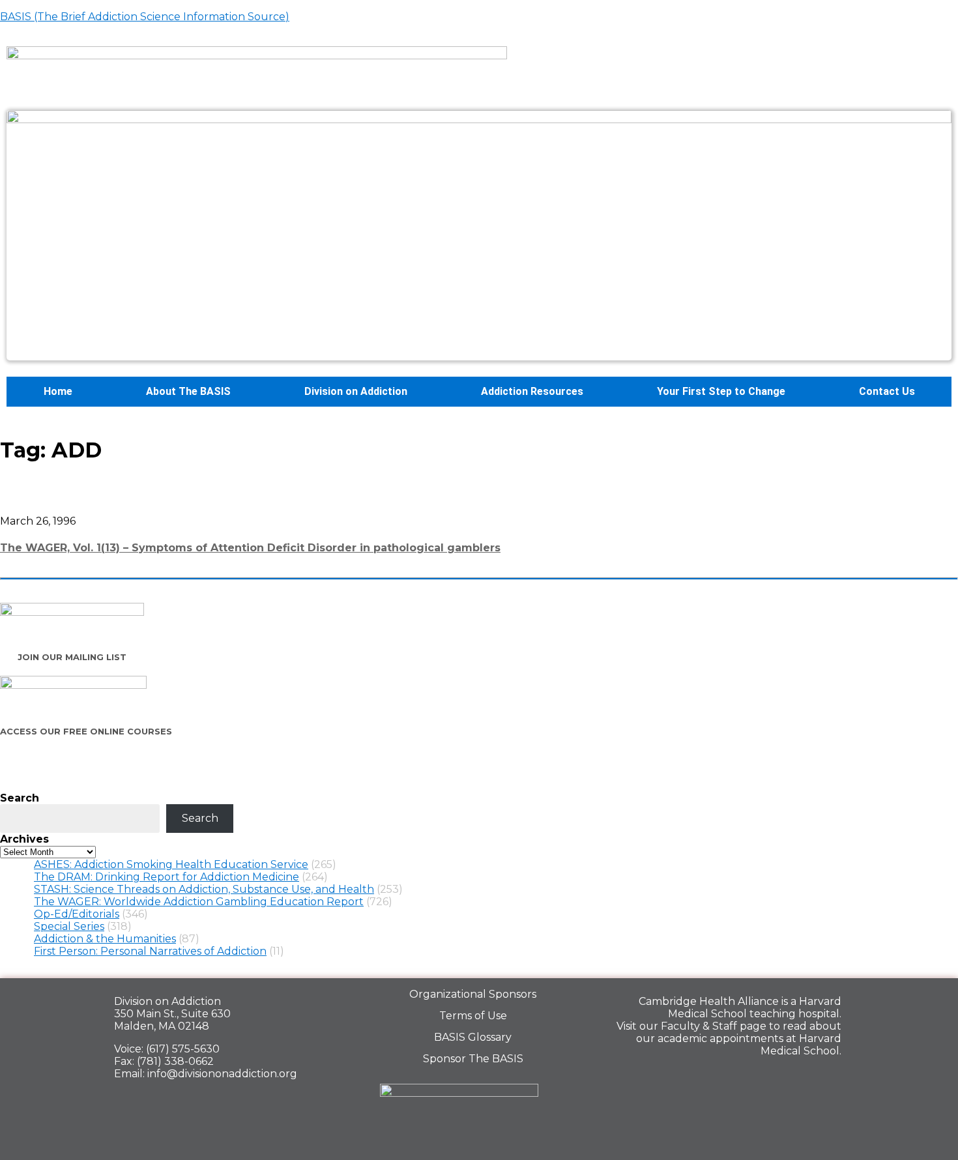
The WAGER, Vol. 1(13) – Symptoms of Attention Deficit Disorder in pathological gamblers (250, 548)
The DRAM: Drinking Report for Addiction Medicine (166, 877)
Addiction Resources (532, 391)
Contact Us (887, 391)
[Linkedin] (780, 1079)
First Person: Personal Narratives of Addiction (150, 951)
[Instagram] (825, 1079)
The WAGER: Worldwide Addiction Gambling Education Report (199, 901)
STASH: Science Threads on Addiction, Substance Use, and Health (204, 889)
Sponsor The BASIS (473, 1058)
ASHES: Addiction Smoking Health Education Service (171, 864)
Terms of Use (473, 1015)
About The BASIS (188, 391)
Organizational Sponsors (472, 994)
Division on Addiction (355, 391)
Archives (24, 839)
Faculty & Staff (699, 1026)
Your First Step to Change (721, 391)
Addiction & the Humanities (105, 939)
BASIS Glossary (473, 1037)
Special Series (69, 926)
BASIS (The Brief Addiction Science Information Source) (144, 16)
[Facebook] (735, 1079)
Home (58, 391)
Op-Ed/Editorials (76, 914)
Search (19, 798)
